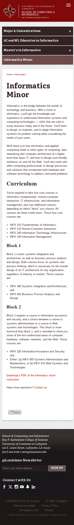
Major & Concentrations (22, 31)
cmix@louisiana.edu (33, 452)
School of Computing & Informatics (38, 13)
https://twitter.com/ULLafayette (11, 487)
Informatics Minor (18, 59)
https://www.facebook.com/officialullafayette (5, 487)
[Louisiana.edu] (11, 15)
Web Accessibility (24, 505)
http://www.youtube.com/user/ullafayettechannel (22, 487)
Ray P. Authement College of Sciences (35, 17)
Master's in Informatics (22, 50)
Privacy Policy (50, 505)
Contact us (40, 387)
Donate (49, 510)
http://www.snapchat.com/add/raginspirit (27, 487)
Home (10, 74)
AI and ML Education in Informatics (31, 40)
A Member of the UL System (22, 501)
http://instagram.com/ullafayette (16, 487)
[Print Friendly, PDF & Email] (15, 412)
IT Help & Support (56, 501)
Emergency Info (29, 510)
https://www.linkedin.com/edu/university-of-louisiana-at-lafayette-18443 (33, 487)
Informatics (20, 74)
